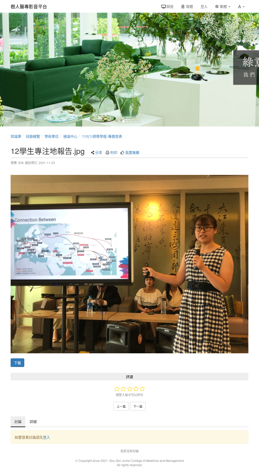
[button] (241, 6)
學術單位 (52, 136)
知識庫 (16, 136)
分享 (98, 152)
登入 (46, 437)
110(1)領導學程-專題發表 (102, 136)
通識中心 (70, 136)
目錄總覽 (33, 136)
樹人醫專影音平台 (29, 6)
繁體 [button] (223, 6)
